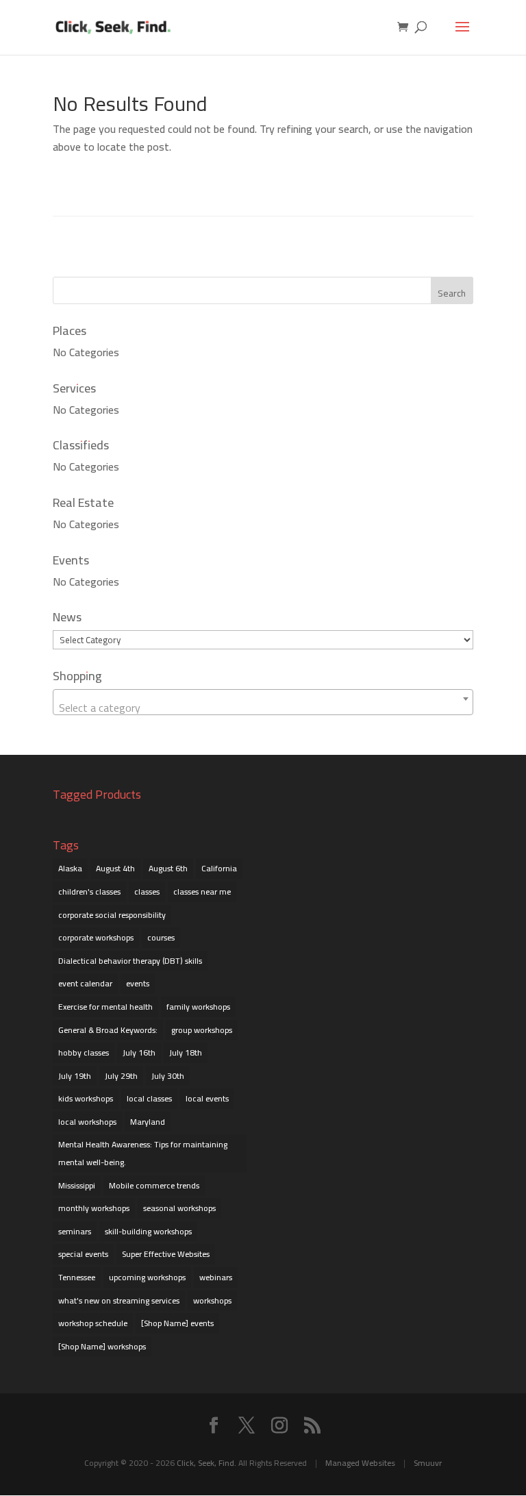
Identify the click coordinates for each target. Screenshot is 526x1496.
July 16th (139, 1052)
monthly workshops (93, 1208)
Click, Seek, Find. (206, 1463)
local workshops (87, 1122)
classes (147, 891)
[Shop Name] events (177, 1323)
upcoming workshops (147, 1277)
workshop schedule (92, 1323)
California (219, 868)
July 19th (74, 1076)
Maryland (147, 1122)
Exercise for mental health (105, 1006)
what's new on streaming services (118, 1300)
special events (83, 1254)
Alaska (70, 868)
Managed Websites (360, 1463)
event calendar (85, 983)
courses (161, 937)
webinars (215, 1277)
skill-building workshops (148, 1231)
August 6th (168, 868)
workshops (212, 1300)
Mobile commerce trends (154, 1185)
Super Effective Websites (166, 1254)
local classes (149, 1098)
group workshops (201, 1030)
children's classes (89, 891)
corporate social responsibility (112, 915)
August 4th (115, 868)
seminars (74, 1231)
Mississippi (76, 1185)
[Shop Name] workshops (102, 1346)
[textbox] (263, 707)
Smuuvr (428, 1463)
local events (207, 1098)
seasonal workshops (179, 1208)
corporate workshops (96, 937)
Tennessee (76, 1277)
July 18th (185, 1052)
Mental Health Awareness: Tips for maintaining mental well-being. (142, 1153)
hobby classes (83, 1052)
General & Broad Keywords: (108, 1030)
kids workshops (85, 1098)
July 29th (121, 1076)
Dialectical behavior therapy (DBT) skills (130, 961)
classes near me (202, 891)
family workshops (198, 1006)
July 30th (167, 1076)
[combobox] (263, 702)
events (137, 983)
